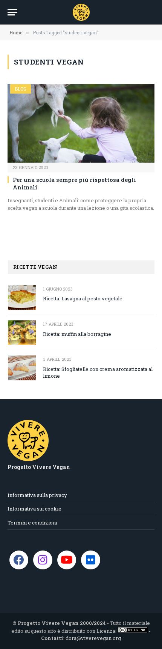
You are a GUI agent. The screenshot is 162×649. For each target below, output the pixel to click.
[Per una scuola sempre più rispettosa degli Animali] (81, 123)
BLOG (20, 89)
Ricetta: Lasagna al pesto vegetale (82, 298)
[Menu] (12, 12)
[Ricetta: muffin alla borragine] (22, 332)
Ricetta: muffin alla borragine (77, 334)
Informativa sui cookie (34, 508)
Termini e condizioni (32, 522)
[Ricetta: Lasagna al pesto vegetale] (22, 297)
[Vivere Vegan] (81, 12)
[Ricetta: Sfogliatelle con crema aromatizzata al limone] (22, 367)
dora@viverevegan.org (93, 638)
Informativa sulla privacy (37, 495)
